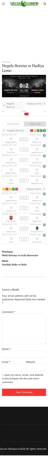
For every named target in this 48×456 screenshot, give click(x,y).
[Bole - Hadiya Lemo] (24, 238)
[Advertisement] (24, 33)
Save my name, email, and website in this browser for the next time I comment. (22, 378)
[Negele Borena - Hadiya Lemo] (24, 139)
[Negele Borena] (10, 86)
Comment (8, 312)
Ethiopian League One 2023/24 (20, 76)
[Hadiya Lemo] (37, 86)
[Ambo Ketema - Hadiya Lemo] (24, 218)
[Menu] (3, 3)
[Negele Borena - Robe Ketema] (24, 159)
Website (30, 362)
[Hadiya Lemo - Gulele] (24, 207)
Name (6, 349)
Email (6, 362)
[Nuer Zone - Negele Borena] (24, 149)
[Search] (45, 3)
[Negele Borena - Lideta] (24, 170)
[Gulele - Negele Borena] (24, 180)
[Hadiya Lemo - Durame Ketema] (24, 228)
